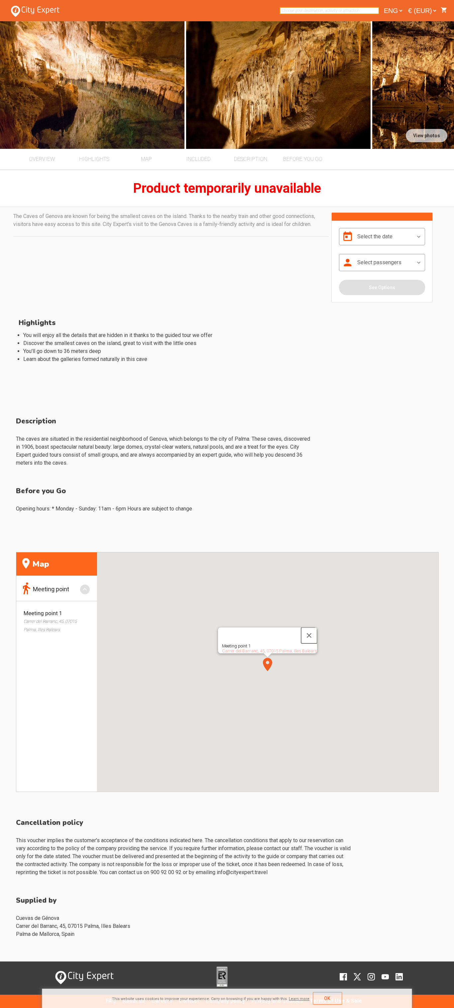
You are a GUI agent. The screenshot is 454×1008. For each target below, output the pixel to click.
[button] (267, 664)
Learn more (299, 999)
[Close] (309, 635)
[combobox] (329, 10)
